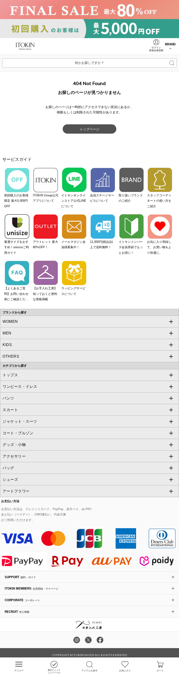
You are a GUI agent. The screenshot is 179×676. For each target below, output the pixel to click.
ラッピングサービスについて (73, 291)
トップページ (89, 129)
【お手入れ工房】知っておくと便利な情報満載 (45, 294)
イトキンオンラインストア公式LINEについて (73, 201)
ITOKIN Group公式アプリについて (45, 198)
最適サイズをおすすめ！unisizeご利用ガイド (16, 247)
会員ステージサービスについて (102, 198)
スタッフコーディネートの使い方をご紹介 (159, 201)
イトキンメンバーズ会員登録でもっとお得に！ (131, 247)
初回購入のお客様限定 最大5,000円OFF (16, 201)
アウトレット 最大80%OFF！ (45, 244)
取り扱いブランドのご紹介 (131, 198)
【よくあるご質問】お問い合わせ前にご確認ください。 (16, 294)
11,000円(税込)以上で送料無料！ (101, 244)
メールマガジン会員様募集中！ (73, 244)
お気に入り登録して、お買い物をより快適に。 (159, 247)
